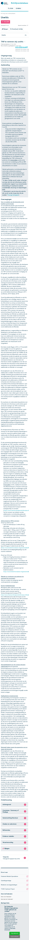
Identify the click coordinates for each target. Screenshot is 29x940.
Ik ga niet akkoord (14, 936)
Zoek (11, 8)
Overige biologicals (13, 195)
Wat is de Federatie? (6, 896)
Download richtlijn (17, 29)
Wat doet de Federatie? (7, 899)
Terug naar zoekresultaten (8, 13)
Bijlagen (5, 29)
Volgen (6, 21)
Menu (19, 8)
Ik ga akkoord (14, 933)
